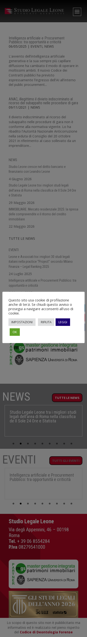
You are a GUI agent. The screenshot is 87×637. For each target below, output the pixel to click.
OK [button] (15, 332)
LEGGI (62, 322)
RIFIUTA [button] (46, 322)
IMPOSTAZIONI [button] (22, 322)
